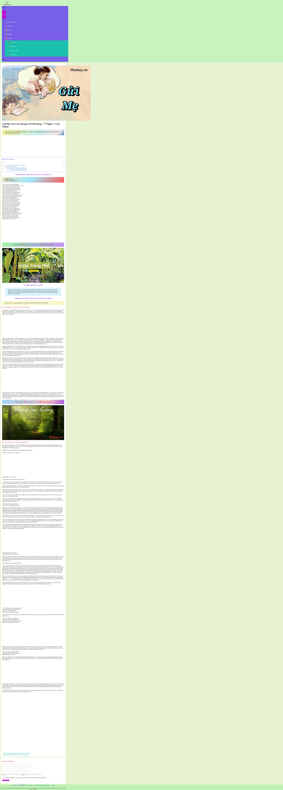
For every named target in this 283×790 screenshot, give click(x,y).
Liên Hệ (53, 785)
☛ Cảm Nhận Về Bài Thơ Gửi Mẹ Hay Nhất (18, 169)
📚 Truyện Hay (12, 54)
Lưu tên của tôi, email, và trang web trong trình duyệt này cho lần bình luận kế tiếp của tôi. (25, 777)
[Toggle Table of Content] (3, 162)
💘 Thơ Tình (9, 26)
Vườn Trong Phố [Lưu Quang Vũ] (33, 244)
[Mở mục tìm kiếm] (4, 8)
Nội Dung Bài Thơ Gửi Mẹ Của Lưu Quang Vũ (16, 165)
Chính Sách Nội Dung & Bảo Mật (42, 785)
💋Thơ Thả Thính (13, 42)
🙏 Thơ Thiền (12, 46)
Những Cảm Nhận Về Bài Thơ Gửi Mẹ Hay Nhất (16, 167)
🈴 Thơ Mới (9, 38)
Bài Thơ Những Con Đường (32, 402)
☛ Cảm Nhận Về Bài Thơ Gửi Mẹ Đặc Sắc (18, 170)
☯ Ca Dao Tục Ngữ (13, 50)
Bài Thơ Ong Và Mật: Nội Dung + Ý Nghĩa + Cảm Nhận (16, 753)
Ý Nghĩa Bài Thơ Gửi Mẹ (11, 166)
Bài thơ (9, 289)
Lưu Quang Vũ (13, 180)
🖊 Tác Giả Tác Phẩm (11, 22)
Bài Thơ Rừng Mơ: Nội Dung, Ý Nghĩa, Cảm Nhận (15, 754)
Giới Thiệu (30, 785)
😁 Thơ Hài (8, 30)
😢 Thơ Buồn (9, 34)
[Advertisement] (33, 146)
